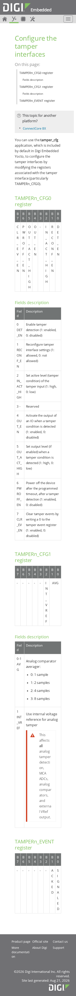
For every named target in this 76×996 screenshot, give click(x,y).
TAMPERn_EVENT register (37, 101)
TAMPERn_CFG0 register (36, 73)
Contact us (60, 942)
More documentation (21, 952)
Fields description (33, 80)
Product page (21, 942)
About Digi (39, 948)
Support (58, 948)
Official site (40, 942)
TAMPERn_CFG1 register (36, 87)
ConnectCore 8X (34, 128)
